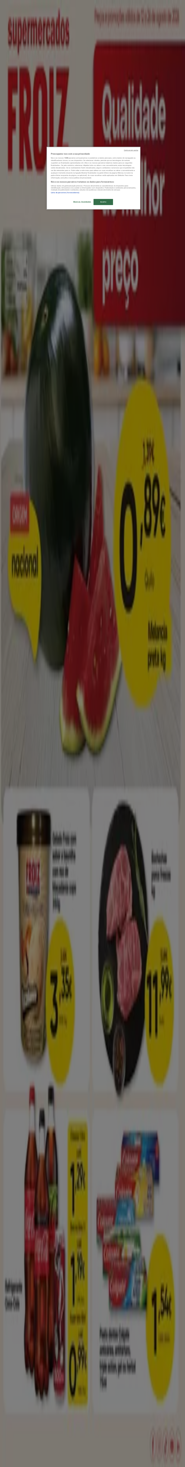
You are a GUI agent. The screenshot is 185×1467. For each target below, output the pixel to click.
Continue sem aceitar (131, 150)
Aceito (103, 202)
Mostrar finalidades (82, 202)
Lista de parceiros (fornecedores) (65, 193)
